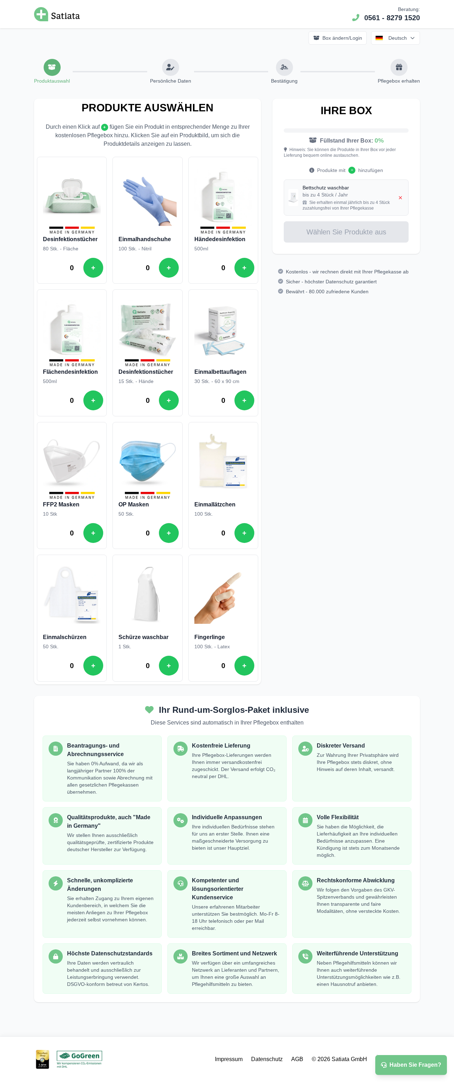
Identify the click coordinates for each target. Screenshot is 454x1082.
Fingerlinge (209, 637)
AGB (297, 1059)
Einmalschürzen (65, 637)
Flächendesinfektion (70, 372)
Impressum (229, 1059)
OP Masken (133, 504)
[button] (52, 67)
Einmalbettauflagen (220, 372)
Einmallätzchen (215, 504)
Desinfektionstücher (70, 239)
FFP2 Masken (61, 504)
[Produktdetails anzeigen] (72, 197)
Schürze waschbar (143, 637)
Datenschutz (267, 1059)
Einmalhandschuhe (144, 239)
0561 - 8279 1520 (392, 18)
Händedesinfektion (219, 239)
